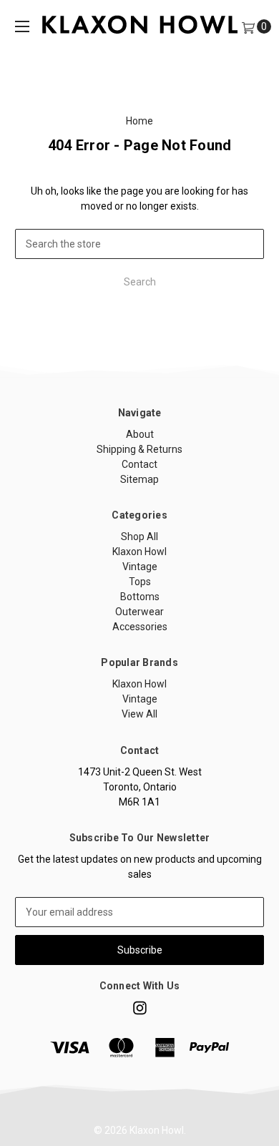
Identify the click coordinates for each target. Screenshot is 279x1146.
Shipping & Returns (139, 449)
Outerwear (139, 611)
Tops (140, 581)
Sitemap (139, 479)
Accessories (139, 626)
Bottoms (140, 596)
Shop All (139, 536)
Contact (139, 464)
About (140, 434)
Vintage (139, 566)
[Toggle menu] (22, 27)
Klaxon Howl (139, 551)
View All (139, 714)
